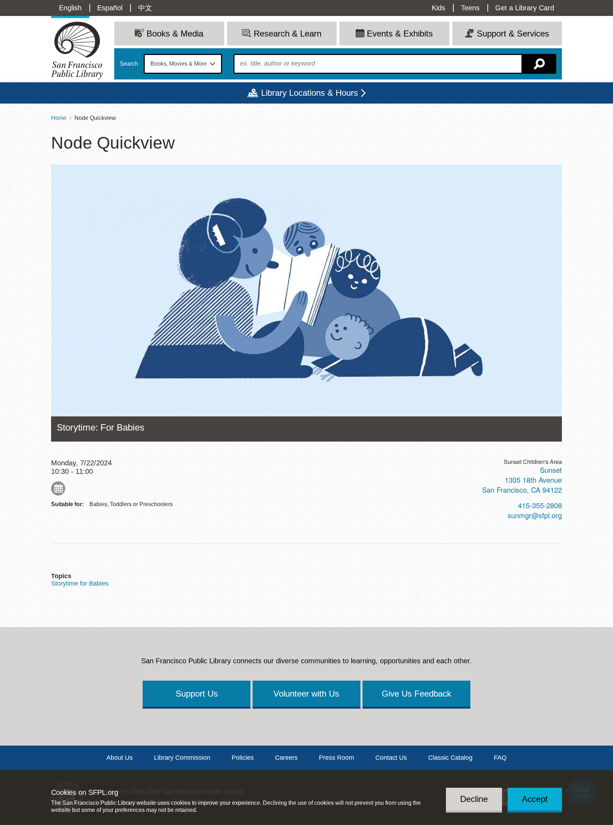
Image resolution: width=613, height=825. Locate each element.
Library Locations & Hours (309, 93)
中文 (145, 8)
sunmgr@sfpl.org (535, 515)
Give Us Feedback (416, 693)
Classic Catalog (450, 757)
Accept (535, 799)
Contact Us (391, 757)
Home (58, 118)
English (70, 8)
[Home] (77, 50)
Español (109, 8)
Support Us (197, 693)
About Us (119, 757)
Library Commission (182, 757)
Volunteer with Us (306, 693)
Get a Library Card (524, 8)
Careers (286, 757)
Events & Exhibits (400, 33)
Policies (243, 757)
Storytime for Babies (80, 583)
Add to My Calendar (58, 488)
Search (129, 64)
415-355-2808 (540, 505)
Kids (438, 8)
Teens (470, 8)
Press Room (336, 757)
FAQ (500, 757)
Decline (474, 799)
